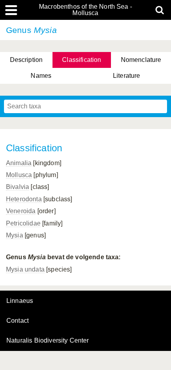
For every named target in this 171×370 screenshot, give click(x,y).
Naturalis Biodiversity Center (47, 340)
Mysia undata (25, 269)
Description (26, 59)
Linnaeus (19, 301)
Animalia (18, 163)
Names (41, 75)
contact (17, 320)
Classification (81, 59)
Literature (126, 75)
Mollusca (19, 175)
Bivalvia (17, 186)
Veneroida (20, 211)
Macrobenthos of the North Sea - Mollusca (85, 10)
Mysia (14, 235)
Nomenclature (141, 59)
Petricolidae (23, 223)
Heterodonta (24, 199)
